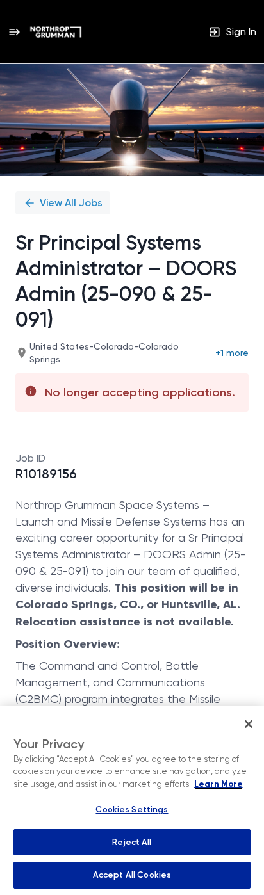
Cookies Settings (131, 809)
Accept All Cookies (132, 875)
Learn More (218, 784)
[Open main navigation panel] (14, 31)
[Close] (249, 724)
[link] (56, 32)
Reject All (131, 842)
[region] (132, 800)
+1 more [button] (232, 353)
